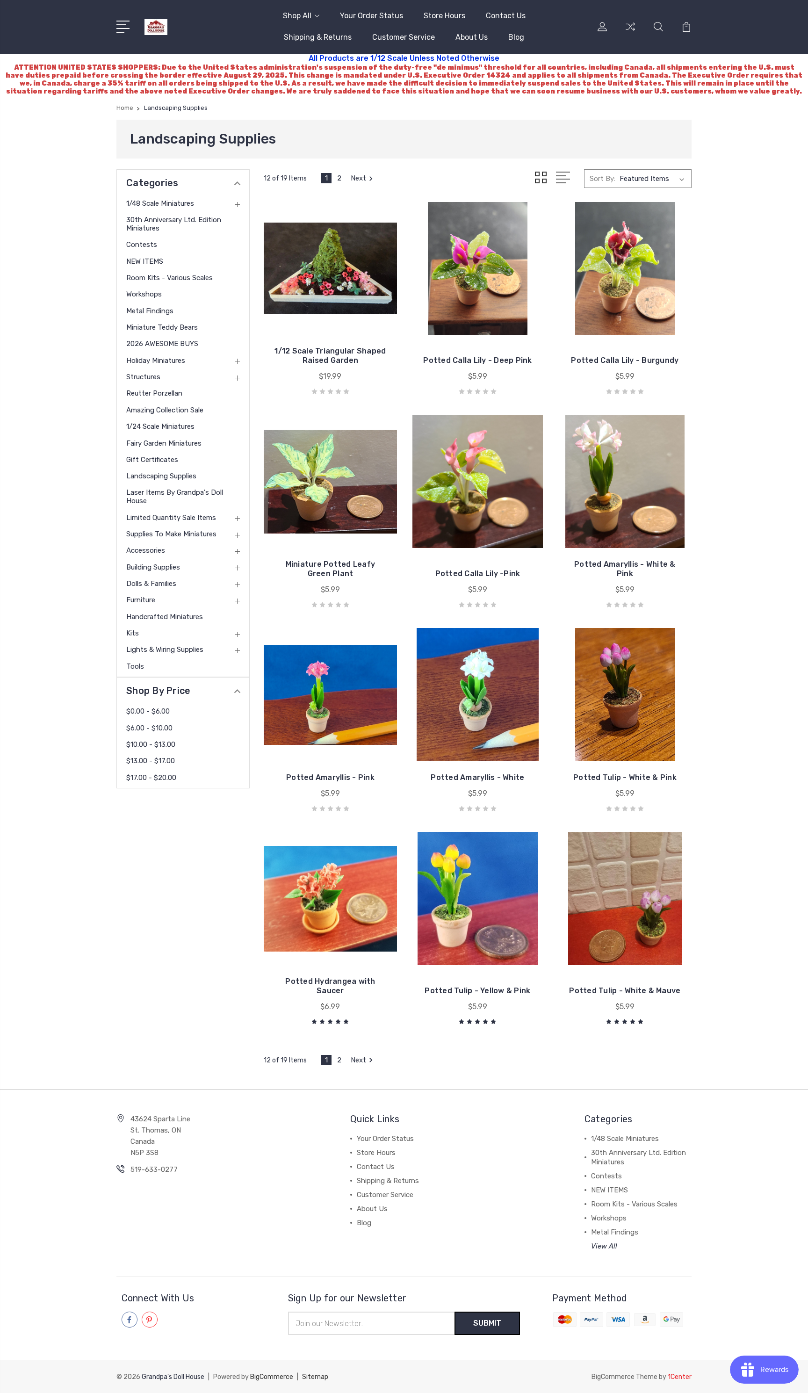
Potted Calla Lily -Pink (477, 573)
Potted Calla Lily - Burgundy (624, 360)
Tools (135, 666)
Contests (141, 244)
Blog (516, 37)
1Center (680, 1377)
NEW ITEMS (144, 261)
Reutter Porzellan (154, 393)
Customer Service (403, 37)
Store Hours (444, 15)
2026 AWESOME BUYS (162, 343)
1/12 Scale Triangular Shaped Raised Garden (330, 355)
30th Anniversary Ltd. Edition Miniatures (173, 224)
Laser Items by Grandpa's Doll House (174, 496)
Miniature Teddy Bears (162, 327)
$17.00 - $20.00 (151, 777)
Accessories (145, 550)
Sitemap (315, 1377)
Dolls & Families (151, 583)
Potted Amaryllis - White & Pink (625, 569)
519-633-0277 (154, 1169)
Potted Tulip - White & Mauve (624, 990)
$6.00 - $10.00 (149, 728)
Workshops (144, 294)
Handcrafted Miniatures (164, 617)
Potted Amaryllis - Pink (330, 777)
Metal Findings (149, 311)
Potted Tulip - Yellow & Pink (477, 990)
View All (604, 1246)
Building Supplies (153, 567)
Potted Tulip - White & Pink (625, 777)
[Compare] (630, 32)
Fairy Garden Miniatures (164, 443)
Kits (132, 633)
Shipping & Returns (318, 37)
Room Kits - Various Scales (169, 278)
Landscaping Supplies (161, 476)
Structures (143, 377)
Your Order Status (371, 15)
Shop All (297, 15)
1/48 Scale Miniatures (160, 203)
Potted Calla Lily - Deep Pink (477, 360)
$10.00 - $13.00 (150, 744)
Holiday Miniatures (155, 360)
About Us (471, 37)
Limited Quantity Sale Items (171, 517)
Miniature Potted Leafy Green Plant (330, 569)
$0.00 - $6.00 (148, 711)
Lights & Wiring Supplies (164, 649)
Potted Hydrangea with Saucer (330, 986)
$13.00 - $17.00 (150, 761)
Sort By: (602, 178)
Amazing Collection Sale (164, 410)
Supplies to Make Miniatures (171, 534)
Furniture (140, 600)
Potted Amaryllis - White (477, 777)
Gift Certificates (152, 459)
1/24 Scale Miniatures (160, 426)
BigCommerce (271, 1377)
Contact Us (506, 15)
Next (358, 178)
